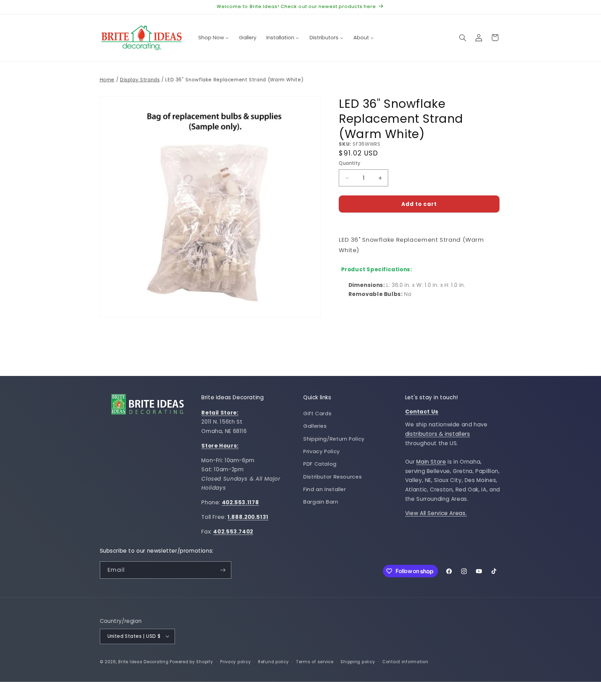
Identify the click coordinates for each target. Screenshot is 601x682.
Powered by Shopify (191, 661)
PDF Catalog (320, 464)
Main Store (431, 461)
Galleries (315, 426)
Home (107, 80)
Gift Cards (317, 413)
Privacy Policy (321, 451)
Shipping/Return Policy (333, 438)
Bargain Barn (320, 502)
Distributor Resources (332, 476)
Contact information (405, 661)
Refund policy (273, 661)
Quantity (349, 163)
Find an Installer (324, 489)
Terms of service (315, 661)
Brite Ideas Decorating (143, 661)
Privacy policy (235, 661)
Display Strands (140, 80)
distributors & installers (437, 434)
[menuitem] (213, 37)
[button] (463, 38)
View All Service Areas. (436, 513)
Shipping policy (357, 661)
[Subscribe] (223, 570)
